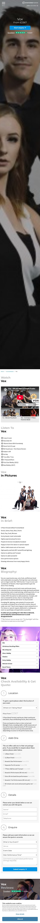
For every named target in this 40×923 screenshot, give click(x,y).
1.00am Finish (13, 754)
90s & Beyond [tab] (6, 650)
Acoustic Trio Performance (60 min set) (21, 780)
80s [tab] (3, 643)
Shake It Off (7, 451)
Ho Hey (5, 454)
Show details (20, 914)
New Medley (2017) (9, 465)
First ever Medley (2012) (10, 462)
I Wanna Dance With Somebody (13, 443)
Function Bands (9, 371)
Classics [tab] (4, 656)
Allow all (20, 919)
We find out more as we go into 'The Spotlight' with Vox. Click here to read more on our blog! (20, 620)
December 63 (7, 441)
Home (2, 371)
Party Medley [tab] (6, 660)
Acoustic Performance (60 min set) (19, 772)
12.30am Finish (13, 758)
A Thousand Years (8, 460)
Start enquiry (19, 28)
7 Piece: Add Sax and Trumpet (17, 769)
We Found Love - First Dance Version (14, 449)
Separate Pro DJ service (16, 765)
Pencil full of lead (9, 446)
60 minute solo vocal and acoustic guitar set (19, 785)
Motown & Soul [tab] (7, 663)
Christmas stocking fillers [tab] (10, 646)
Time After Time (8, 457)
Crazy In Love (7, 438)
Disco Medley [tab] (6, 653)
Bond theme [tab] (6, 667)
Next (37, 417)
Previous (2, 417)
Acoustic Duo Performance (17, 761)
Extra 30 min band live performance (20, 776)
